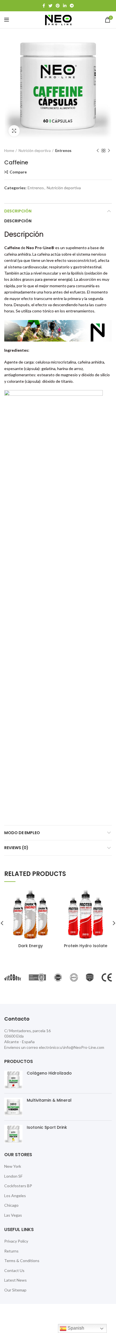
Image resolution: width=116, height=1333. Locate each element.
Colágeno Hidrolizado (49, 1073)
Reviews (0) (16, 848)
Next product (109, 150)
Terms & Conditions (21, 1260)
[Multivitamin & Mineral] (13, 1107)
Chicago (11, 1205)
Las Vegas (13, 1215)
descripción (18, 211)
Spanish (75, 1328)
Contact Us (14, 1270)
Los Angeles (15, 1195)
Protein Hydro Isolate (85, 946)
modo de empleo (22, 833)
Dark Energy (30, 946)
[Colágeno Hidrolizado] (13, 1080)
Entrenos (63, 150)
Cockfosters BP (18, 1185)
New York (12, 1166)
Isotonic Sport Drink (47, 1127)
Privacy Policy (16, 1241)
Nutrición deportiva (35, 150)
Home (9, 150)
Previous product (98, 150)
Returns (11, 1251)
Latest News (15, 1280)
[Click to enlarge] (14, 130)
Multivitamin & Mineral (49, 1100)
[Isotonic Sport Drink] (13, 1134)
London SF (13, 1176)
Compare (18, 172)
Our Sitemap (15, 1290)
